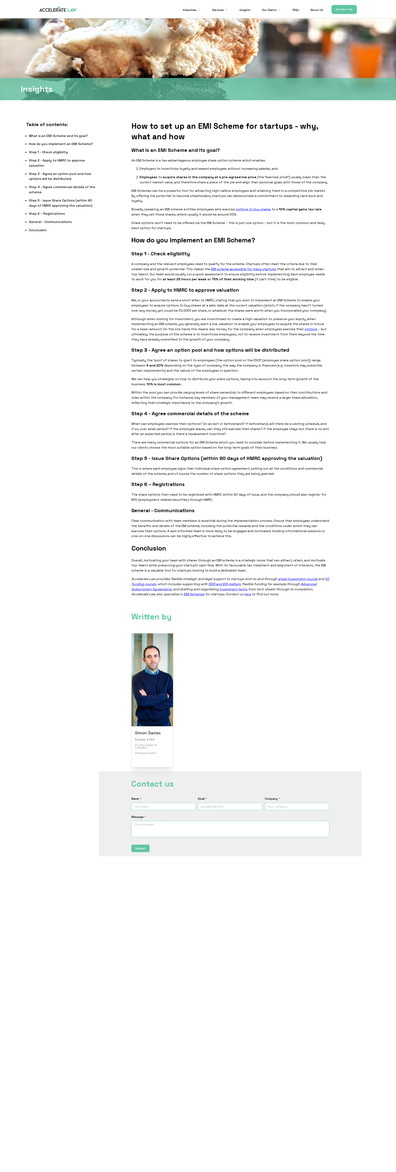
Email (202, 799)
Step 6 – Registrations (47, 214)
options (311, 329)
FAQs (295, 10)
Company (272, 799)
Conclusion (38, 230)
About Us (316, 10)
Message (138, 817)
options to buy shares (253, 209)
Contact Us (344, 9)
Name (136, 799)
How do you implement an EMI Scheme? (61, 144)
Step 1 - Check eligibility (48, 152)
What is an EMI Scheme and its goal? (58, 136)
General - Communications (50, 222)
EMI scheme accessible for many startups (243, 269)
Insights (245, 10)
